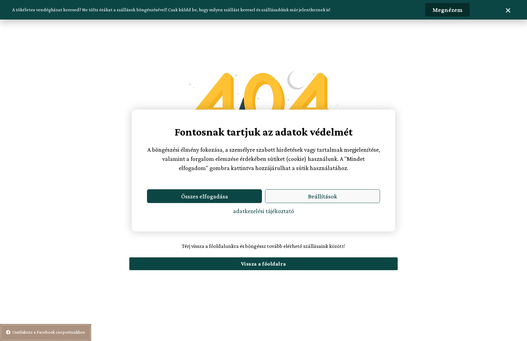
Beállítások (322, 196)
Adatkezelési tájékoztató (263, 211)
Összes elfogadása (204, 196)
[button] (508, 10)
